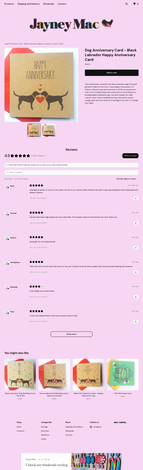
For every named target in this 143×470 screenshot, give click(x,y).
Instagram (97, 427)
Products (9, 3)
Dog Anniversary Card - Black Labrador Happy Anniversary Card (30, 44)
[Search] (127, 4)
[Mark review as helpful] (136, 198)
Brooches (45, 431)
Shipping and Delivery (29, 3)
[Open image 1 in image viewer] (41, 85)
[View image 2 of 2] (48, 130)
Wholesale (48, 3)
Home (19, 427)
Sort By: (120, 179)
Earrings (44, 427)
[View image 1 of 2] (33, 130)
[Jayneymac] (71, 25)
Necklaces (45, 435)
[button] (46, 155)
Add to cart (112, 73)
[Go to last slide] (7, 85)
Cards (60, 44)
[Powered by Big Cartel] (120, 422)
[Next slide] (75, 85)
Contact (62, 3)
